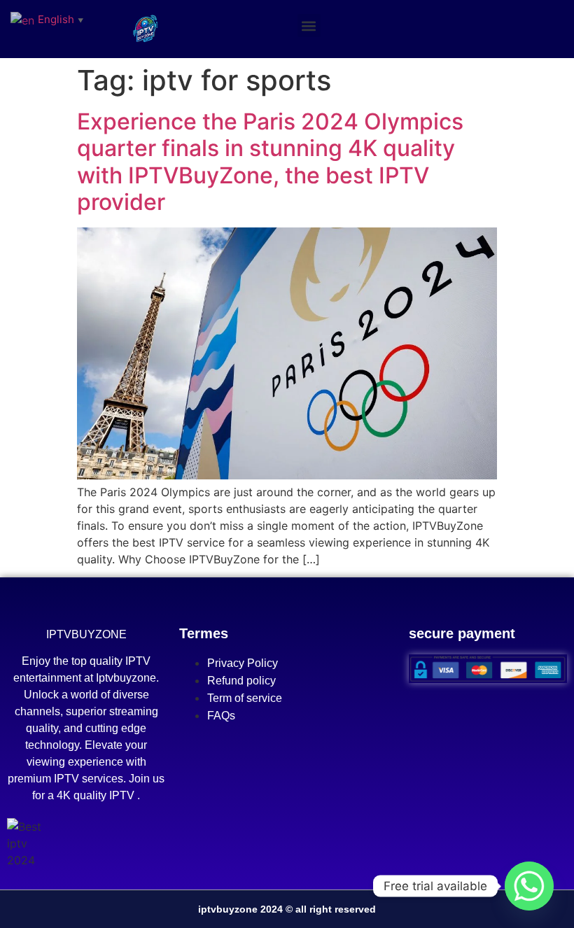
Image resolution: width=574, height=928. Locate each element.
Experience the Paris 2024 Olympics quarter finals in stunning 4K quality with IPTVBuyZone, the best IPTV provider (270, 162)
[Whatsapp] (529, 886)
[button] (309, 25)
